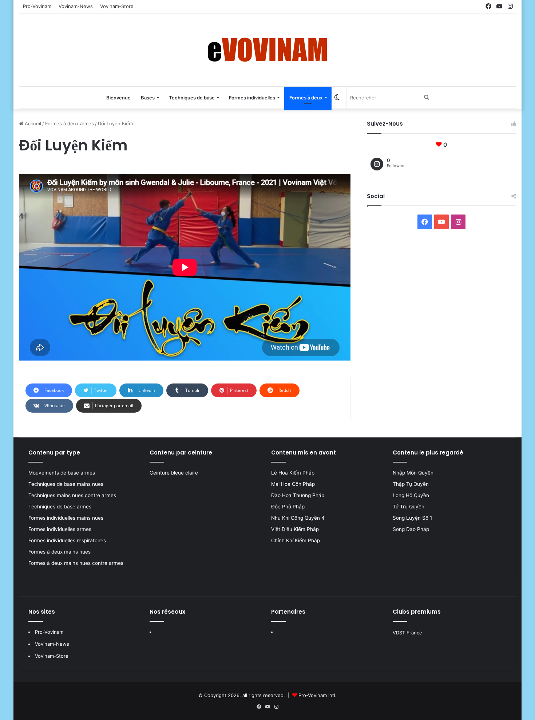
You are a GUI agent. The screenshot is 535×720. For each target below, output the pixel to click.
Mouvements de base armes (61, 473)
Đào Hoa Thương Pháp (297, 495)
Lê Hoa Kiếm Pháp (293, 473)
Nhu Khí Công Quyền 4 (298, 518)
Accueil (32, 123)
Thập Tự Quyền (411, 484)
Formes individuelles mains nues (65, 518)
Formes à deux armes (69, 123)
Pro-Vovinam (37, 6)
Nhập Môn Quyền (413, 473)
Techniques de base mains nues (65, 484)
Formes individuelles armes (59, 529)
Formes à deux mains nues (59, 552)
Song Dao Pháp (411, 529)
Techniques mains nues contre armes (72, 495)
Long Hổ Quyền (411, 495)
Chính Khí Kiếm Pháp (295, 540)
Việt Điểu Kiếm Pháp (295, 529)
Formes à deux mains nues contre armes (75, 563)
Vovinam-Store (117, 6)
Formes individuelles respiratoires (67, 540)
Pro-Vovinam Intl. (317, 695)
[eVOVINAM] (267, 50)
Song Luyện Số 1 (412, 518)
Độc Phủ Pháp (288, 506)
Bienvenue (118, 98)
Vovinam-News (76, 6)
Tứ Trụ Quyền (408, 506)
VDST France (407, 633)
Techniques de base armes (59, 506)
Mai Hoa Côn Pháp (293, 484)
